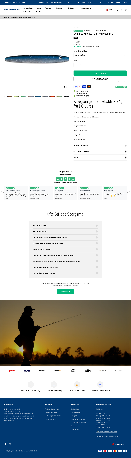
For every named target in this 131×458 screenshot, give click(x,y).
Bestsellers (74, 426)
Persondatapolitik (50, 419)
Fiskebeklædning (85, 8)
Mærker (38, 12)
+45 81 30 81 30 (15, 411)
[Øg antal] (84, 65)
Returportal (74, 416)
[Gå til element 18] (31, 97)
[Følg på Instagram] (10, 444)
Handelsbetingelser (51, 412)
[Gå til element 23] (66, 97)
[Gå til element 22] (59, 97)
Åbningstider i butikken (52, 409)
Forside (6, 17)
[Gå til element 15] (9, 97)
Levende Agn (75, 429)
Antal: (75, 61)
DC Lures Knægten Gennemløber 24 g (23, 17)
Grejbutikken (75, 409)
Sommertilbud (28, 8)
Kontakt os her (65, 291)
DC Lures (76, 27)
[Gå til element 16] (16, 97)
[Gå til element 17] (23, 97)
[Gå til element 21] (52, 97)
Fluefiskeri (70, 8)
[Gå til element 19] (38, 97)
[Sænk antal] (76, 65)
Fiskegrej (48, 8)
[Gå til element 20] (45, 97)
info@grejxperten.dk (14, 409)
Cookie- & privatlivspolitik (53, 416)
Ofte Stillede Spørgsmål (78, 422)
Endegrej (59, 8)
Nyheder (39, 8)
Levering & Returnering (78, 419)
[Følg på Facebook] (5, 444)
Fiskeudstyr (27, 12)
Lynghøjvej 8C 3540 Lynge (110, 436)
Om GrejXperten (76, 412)
